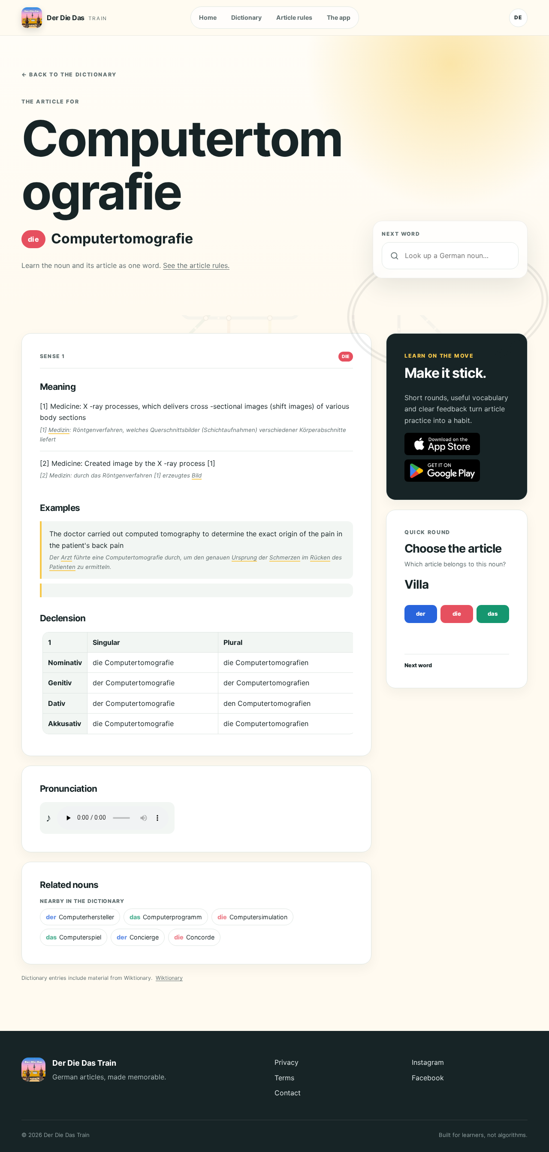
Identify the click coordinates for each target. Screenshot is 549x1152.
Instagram (428, 1062)
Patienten (62, 566)
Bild (197, 475)
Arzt (66, 557)
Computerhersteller (80, 917)
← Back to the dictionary (69, 74)
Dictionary (246, 17)
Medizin (58, 429)
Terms (284, 1077)
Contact (287, 1092)
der (420, 613)
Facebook (428, 1077)
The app (338, 17)
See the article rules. (196, 265)
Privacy (286, 1062)
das (493, 613)
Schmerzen (284, 557)
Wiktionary (169, 978)
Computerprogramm (166, 917)
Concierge (138, 937)
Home (208, 17)
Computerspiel (73, 937)
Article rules (294, 17)
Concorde (194, 937)
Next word (418, 665)
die (456, 613)
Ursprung (244, 557)
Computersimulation (252, 917)
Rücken (320, 557)
